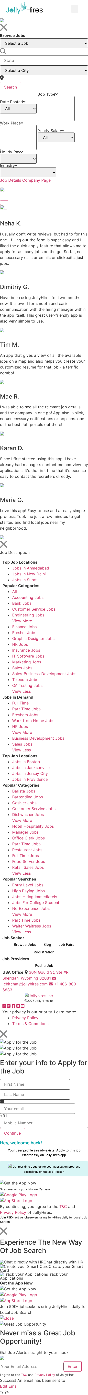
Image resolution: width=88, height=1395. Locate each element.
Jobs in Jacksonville (31, 767)
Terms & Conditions (30, 1023)
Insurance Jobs (26, 650)
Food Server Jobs (28, 861)
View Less (21, 691)
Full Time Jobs (25, 855)
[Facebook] (14, 1006)
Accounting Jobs (28, 597)
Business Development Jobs (38, 738)
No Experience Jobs (31, 908)
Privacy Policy (25, 1017)
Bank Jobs (22, 603)
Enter (72, 1366)
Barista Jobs (23, 791)
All (14, 591)
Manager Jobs (25, 832)
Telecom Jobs (25, 679)
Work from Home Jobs (33, 720)
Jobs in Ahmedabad (30, 568)
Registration (44, 952)
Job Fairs (66, 944)
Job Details (10, 180)
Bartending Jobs (27, 796)
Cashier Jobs (24, 802)
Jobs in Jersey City (30, 773)
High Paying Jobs (28, 890)
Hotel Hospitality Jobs (33, 826)
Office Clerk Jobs (28, 838)
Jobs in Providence (30, 779)
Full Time (20, 703)
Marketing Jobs (26, 661)
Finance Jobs (24, 626)
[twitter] (18, 1006)
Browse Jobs (25, 944)
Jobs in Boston (26, 761)
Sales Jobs (22, 667)
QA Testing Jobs (27, 685)
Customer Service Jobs (33, 609)
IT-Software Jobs (28, 656)
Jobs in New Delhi (29, 573)
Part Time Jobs (26, 708)
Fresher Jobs (24, 632)
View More (22, 620)
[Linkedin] (4, 1006)
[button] (74, 9)
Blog (47, 944)
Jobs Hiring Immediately (34, 896)
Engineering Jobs (28, 615)
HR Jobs (20, 644)
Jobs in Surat (24, 579)
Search (10, 87)
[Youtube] (22, 1006)
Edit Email (9, 1386)
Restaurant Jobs (27, 849)
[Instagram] (9, 1006)
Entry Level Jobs (27, 884)
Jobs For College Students (36, 902)
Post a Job (44, 965)
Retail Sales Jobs (28, 867)
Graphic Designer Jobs (33, 638)
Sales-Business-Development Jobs (44, 673)
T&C (63, 1206)
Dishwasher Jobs (28, 814)
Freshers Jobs (25, 714)
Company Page (36, 180)
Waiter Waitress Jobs (31, 926)
